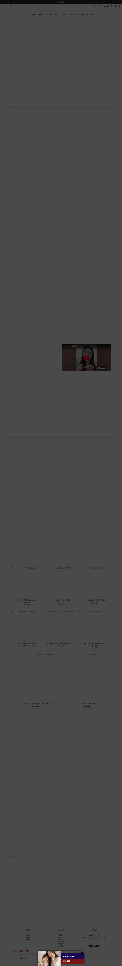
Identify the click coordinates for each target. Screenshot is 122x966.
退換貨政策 (61, 942)
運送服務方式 (61, 937)
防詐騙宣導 (61, 946)
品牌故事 (27, 935)
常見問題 (61, 935)
